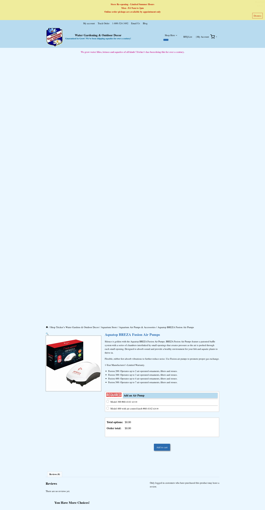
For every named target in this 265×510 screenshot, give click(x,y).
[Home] (47, 327)
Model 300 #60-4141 (123, 401)
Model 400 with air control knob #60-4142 (134, 408)
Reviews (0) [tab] (54, 474)
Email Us (135, 23)
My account (89, 23)
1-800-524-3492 (120, 23)
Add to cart (162, 447)
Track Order (103, 23)
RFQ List (187, 36)
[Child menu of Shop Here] (165, 40)
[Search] (178, 24)
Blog (145, 23)
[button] (47, 333)
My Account (203, 36)
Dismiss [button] (257, 15)
